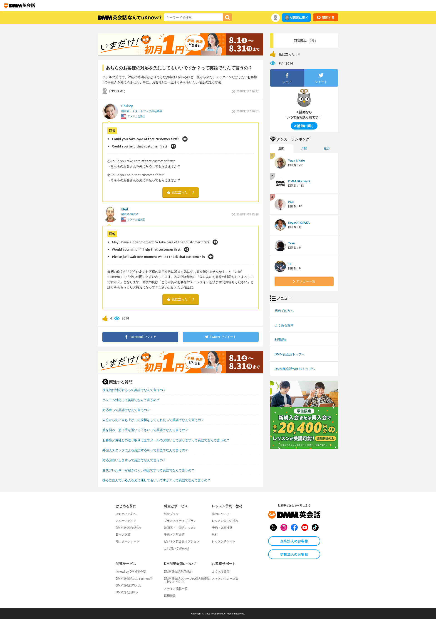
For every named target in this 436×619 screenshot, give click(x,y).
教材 (215, 534)
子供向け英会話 (174, 534)
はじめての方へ (126, 514)
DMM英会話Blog (127, 592)
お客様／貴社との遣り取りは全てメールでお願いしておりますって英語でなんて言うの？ (166, 440)
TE (289, 264)
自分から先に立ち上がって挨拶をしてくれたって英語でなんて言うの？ (153, 420)
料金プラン (171, 514)
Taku (291, 243)
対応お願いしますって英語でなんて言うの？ (134, 460)
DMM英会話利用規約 (178, 571)
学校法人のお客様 (294, 554)
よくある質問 (284, 325)
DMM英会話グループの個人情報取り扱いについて (187, 580)
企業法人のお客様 (294, 541)
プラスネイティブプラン (180, 521)
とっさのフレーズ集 (225, 579)
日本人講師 (123, 534)
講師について (221, 514)
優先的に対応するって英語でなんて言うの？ (134, 390)
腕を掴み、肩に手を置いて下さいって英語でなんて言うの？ (145, 430)
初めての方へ (284, 310)
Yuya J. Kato (296, 160)
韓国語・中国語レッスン (180, 528)
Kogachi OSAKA (299, 222)
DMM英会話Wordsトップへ (295, 369)
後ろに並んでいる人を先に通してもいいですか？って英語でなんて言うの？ (156, 480)
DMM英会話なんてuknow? (134, 579)
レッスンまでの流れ (225, 521)
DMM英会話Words (128, 585)
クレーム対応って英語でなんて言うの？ (131, 400)
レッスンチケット (223, 541)
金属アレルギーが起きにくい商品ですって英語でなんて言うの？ (148, 470)
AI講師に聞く (299, 17)
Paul (291, 202)
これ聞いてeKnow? (176, 548)
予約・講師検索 (222, 528)
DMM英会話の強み (128, 528)
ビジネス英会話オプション (181, 541)
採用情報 (170, 596)
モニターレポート (127, 541)
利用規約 (281, 339)
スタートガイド (126, 521)
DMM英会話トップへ (290, 354)
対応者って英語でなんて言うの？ (126, 410)
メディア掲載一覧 (176, 589)
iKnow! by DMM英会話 (131, 571)
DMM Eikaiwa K (299, 181)
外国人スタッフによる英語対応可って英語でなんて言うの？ (145, 450)
